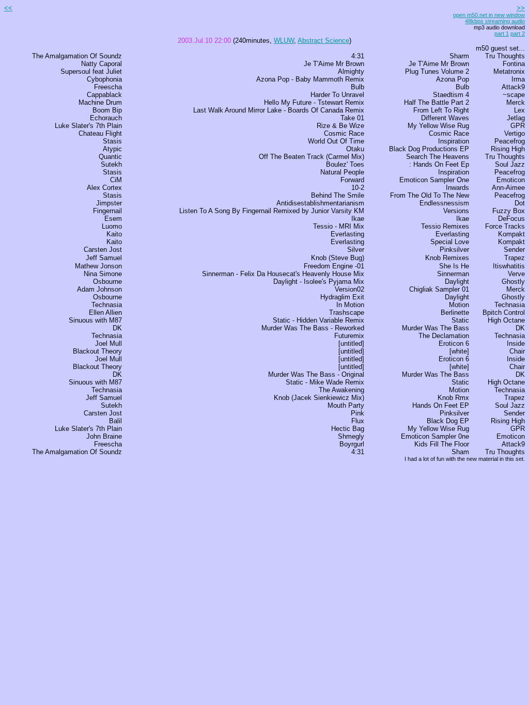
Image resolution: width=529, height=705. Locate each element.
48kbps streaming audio (495, 21)
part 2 (517, 33)
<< (8, 8)
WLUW (284, 40)
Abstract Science (323, 40)
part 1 (501, 33)
